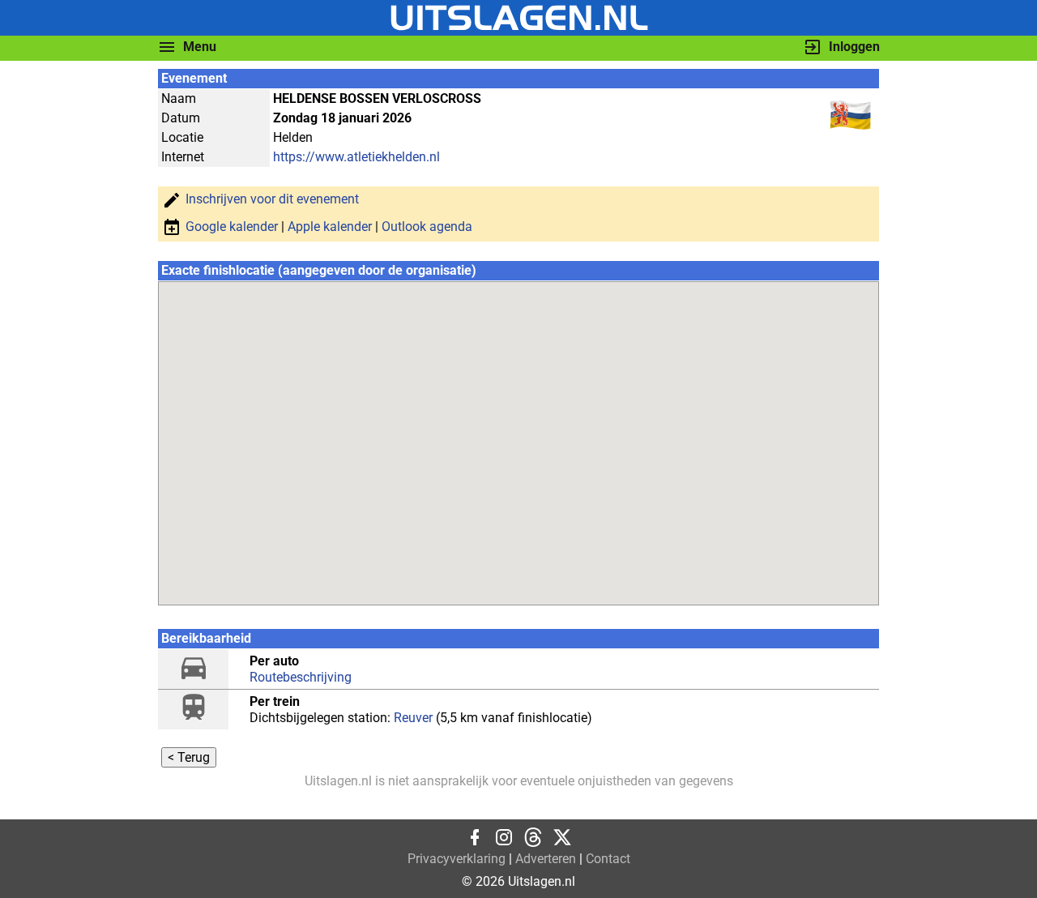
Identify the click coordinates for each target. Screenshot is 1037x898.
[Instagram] (504, 842)
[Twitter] (562, 842)
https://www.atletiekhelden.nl (356, 157)
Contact (608, 858)
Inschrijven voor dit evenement (272, 199)
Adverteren (545, 858)
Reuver (413, 717)
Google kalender (232, 226)
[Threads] (533, 842)
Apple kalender (330, 226)
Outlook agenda (427, 226)
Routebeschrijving (301, 677)
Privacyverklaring (457, 858)
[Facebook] (474, 842)
